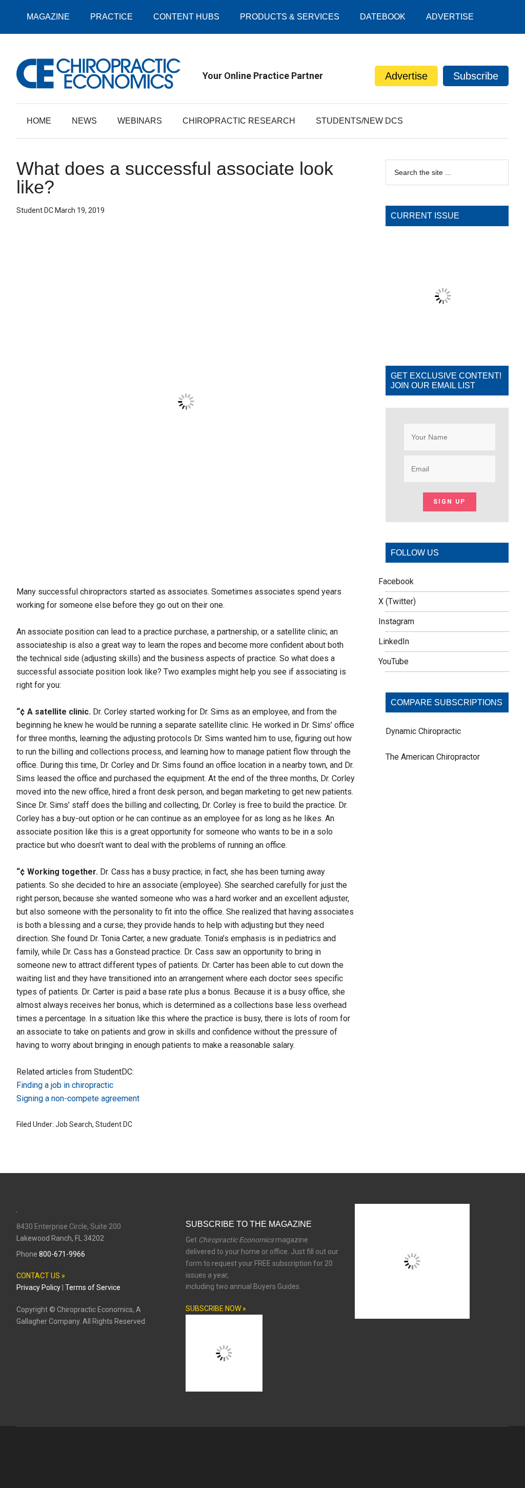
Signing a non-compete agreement (77, 1098)
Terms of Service (92, 1287)
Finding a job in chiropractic (64, 1085)
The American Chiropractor (433, 757)
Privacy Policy (38, 1287)
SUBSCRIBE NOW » (216, 1308)
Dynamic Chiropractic (423, 731)
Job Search (73, 1124)
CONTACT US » (40, 1276)
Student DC (113, 1124)
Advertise (406, 76)
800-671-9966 (62, 1254)
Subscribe (475, 76)
